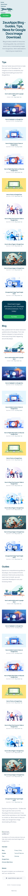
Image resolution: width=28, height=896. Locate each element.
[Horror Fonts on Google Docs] (14, 185)
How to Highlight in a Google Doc (14, 119)
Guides (17, 97)
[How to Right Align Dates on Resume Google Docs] (14, 159)
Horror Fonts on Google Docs (14, 194)
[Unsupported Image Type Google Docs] (14, 282)
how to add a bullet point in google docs (14, 94)
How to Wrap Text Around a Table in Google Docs (14, 219)
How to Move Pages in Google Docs (14, 244)
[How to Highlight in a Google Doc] (14, 110)
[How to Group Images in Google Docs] (14, 258)
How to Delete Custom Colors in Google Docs (14, 144)
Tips (20, 97)
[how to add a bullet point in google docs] (14, 84)
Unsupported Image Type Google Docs (14, 292)
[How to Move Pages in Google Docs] (14, 234)
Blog (15, 97)
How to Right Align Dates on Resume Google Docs (14, 169)
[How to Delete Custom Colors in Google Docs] (14, 134)
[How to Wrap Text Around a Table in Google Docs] (14, 209)
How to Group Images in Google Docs (14, 268)
